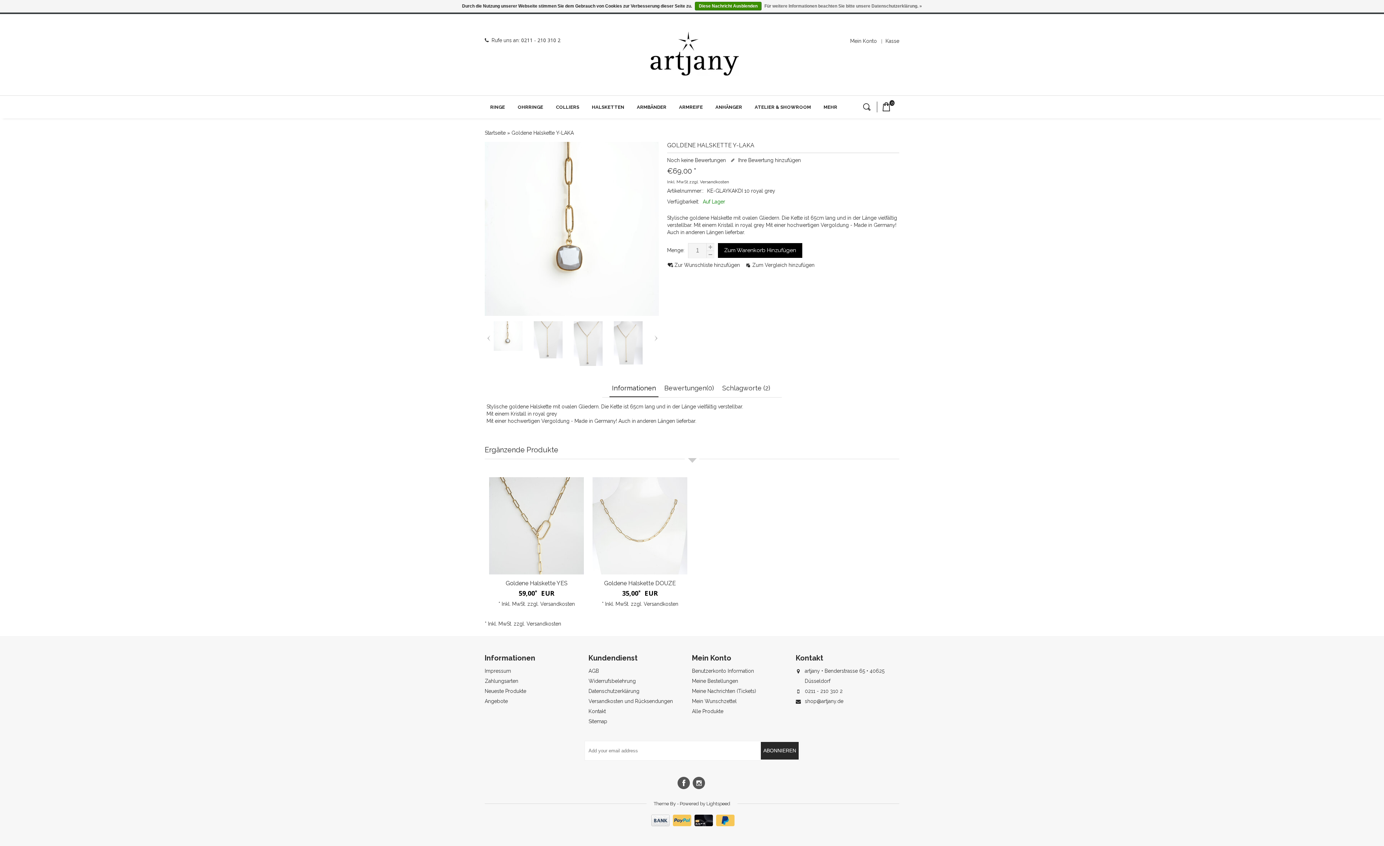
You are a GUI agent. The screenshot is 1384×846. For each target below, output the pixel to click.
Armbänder (651, 107)
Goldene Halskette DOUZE (640, 583)
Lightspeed (718, 803)
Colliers (567, 107)
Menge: (675, 250)
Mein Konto (863, 41)
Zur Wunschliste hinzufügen (707, 265)
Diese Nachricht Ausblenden (728, 6)
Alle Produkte (707, 711)
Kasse (892, 41)
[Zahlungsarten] (692, 824)
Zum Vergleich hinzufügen (783, 265)
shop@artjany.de (824, 701)
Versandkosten (714, 181)
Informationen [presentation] (634, 388)
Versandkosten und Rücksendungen (631, 701)
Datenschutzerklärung (614, 691)
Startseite (495, 133)
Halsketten (608, 107)
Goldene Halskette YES (537, 583)
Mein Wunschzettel (714, 701)
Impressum (498, 671)
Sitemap (598, 721)
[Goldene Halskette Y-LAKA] (508, 349)
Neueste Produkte (505, 691)
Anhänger (728, 107)
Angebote (496, 701)
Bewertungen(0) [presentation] (689, 388)
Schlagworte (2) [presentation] (746, 388)
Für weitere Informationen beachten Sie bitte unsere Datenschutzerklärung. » (843, 6)
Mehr (830, 107)
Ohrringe (530, 107)
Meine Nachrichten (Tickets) (724, 691)
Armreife (691, 107)
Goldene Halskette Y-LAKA (542, 133)
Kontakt (597, 711)
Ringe (497, 107)
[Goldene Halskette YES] (536, 525)
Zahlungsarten (501, 681)
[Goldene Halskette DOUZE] (640, 525)
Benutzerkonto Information (723, 671)
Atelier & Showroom (783, 107)
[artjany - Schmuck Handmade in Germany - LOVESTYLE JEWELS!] (695, 54)
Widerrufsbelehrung (612, 681)
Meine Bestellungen (715, 681)
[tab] (634, 388)
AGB (594, 671)
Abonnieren (779, 750)
